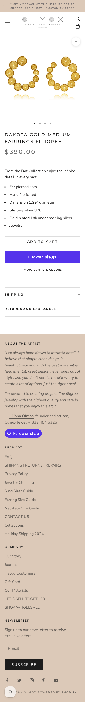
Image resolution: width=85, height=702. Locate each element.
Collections (14, 525)
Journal (11, 564)
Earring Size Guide (20, 499)
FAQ (8, 457)
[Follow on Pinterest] (44, 680)
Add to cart (42, 241)
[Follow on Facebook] (7, 680)
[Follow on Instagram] (31, 680)
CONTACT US (17, 516)
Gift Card (12, 581)
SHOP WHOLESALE (22, 607)
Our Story (13, 556)
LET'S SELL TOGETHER (25, 599)
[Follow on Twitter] (19, 680)
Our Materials (16, 590)
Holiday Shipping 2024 (24, 533)
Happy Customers (20, 573)
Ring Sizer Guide (19, 491)
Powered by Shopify (57, 692)
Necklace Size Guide (22, 508)
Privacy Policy (16, 473)
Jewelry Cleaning (19, 482)
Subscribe (24, 664)
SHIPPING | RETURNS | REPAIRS (33, 465)
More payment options (42, 269)
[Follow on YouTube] (56, 680)
